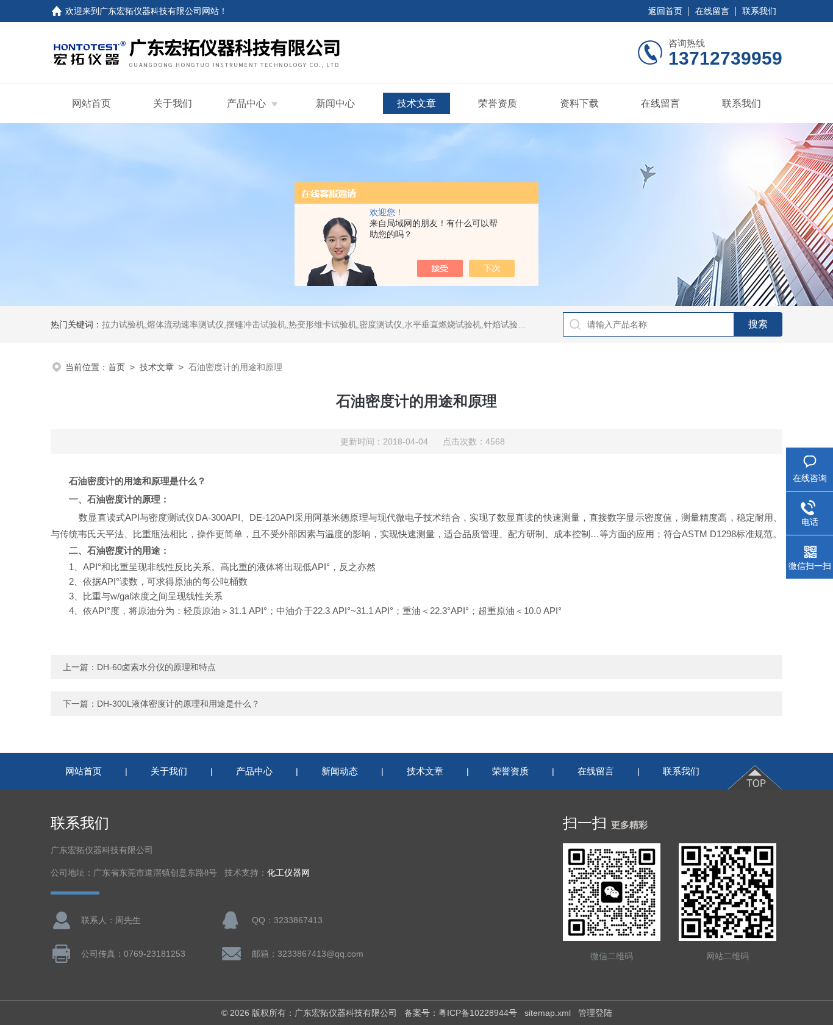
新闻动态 (339, 771)
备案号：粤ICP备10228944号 (460, 1013)
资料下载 (579, 103)
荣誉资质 (497, 103)
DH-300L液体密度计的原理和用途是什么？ (178, 704)
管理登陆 (595, 1013)
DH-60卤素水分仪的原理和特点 (156, 667)
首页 (116, 367)
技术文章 (416, 103)
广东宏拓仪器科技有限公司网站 (159, 11)
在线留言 (712, 11)
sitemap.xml (547, 1013)
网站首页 (91, 103)
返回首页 (665, 11)
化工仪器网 (288, 872)
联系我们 (759, 11)
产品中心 (246, 103)
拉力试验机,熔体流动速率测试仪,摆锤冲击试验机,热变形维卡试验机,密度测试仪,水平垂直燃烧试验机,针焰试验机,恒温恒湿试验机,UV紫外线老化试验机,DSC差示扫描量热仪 (426, 324)
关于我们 (172, 103)
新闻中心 (335, 103)
